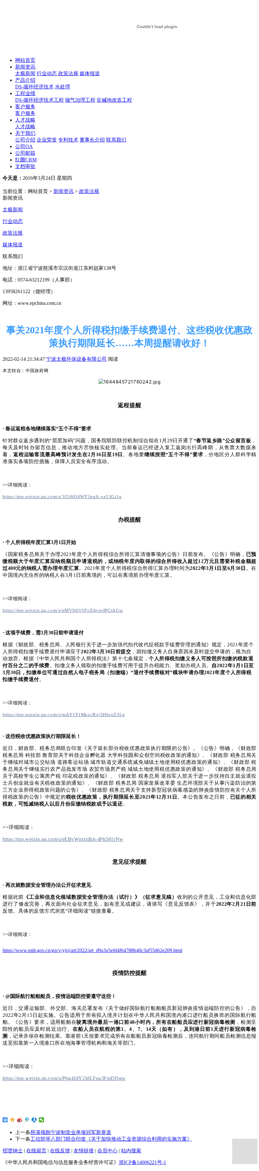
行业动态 (47, 73)
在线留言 (36, 1150)
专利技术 (68, 139)
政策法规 (68, 73)
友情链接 (84, 1150)
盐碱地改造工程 (114, 100)
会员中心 (107, 1150)
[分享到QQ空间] (12, 1119)
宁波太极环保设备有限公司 (76, 359)
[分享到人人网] (34, 1119)
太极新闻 (25, 73)
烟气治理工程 (80, 100)
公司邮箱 (25, 153)
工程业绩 (25, 93)
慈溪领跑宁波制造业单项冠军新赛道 (70, 1132)
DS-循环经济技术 (34, 86)
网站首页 (25, 60)
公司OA (24, 146)
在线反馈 (60, 1150)
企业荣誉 (47, 139)
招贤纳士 (13, 1150)
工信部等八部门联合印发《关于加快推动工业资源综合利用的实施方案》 (111, 1139)
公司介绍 (25, 139)
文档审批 (25, 166)
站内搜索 (131, 1150)
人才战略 (25, 120)
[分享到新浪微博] (19, 1119)
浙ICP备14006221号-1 (142, 1162)
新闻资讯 (25, 66)
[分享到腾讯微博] (27, 1119)
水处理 (62, 86)
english (42, 184)
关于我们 (25, 133)
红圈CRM (26, 159)
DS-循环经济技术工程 (39, 100)
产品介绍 (25, 80)
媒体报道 (90, 73)
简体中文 (19, 184)
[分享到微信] (41, 1119)
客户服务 (25, 106)
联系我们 (116, 139)
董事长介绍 (92, 139)
